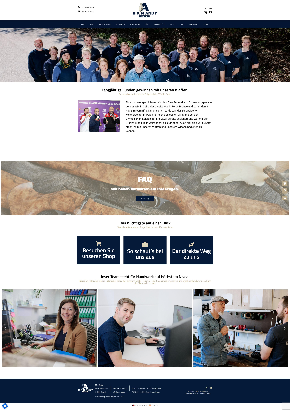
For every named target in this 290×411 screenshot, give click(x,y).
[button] (5, 328)
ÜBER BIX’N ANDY (105, 24)
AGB (122, 396)
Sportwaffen (135, 24)
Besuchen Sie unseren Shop (98, 253)
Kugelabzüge (159, 24)
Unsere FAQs (145, 198)
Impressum (109, 396)
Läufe (147, 24)
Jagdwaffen (120, 24)
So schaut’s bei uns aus (145, 253)
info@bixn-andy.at (87, 11)
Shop (92, 24)
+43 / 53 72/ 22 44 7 (88, 7)
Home (83, 24)
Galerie (173, 24)
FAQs (182, 24)
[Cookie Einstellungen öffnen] (5, 408)
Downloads (193, 24)
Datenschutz (99, 396)
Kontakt (206, 24)
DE (205, 8)
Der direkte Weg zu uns (191, 253)
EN (210, 8)
